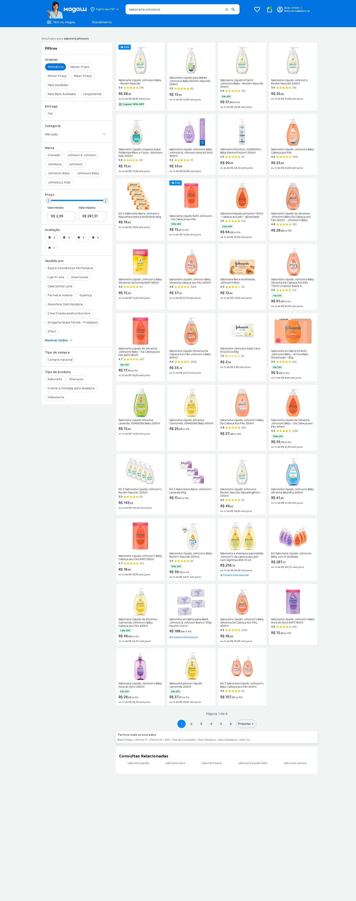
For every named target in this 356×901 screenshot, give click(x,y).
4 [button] (211, 724)
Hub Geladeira (228, 739)
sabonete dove (175, 763)
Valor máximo (87, 207)
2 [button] (191, 724)
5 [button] (221, 724)
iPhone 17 (141, 739)
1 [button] (181, 724)
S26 (167, 739)
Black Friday (124, 739)
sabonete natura (295, 763)
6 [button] (231, 724)
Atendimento (102, 22)
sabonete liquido (138, 763)
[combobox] (182, 9)
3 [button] (201, 724)
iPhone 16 (156, 739)
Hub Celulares (207, 739)
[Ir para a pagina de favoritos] (257, 9)
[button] (227, 9)
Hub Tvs (245, 739)
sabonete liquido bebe (252, 763)
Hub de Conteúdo (183, 739)
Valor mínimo (55, 207)
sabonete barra (211, 763)
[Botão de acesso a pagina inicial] (66, 9)
